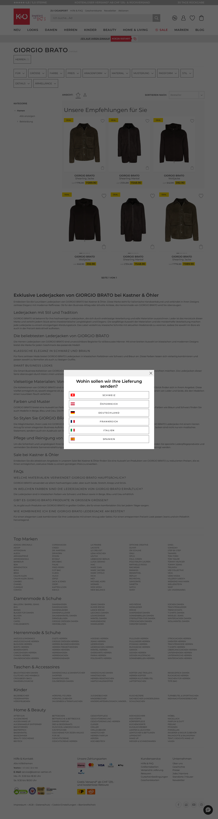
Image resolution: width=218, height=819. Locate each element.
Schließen (151, 373)
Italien (109, 430)
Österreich (109, 404)
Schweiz (109, 395)
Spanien (109, 439)
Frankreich (109, 421)
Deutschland (109, 412)
